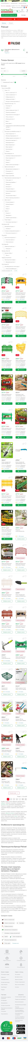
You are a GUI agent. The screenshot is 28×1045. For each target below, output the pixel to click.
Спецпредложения (5, 979)
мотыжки (3, 804)
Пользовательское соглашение (18, 1014)
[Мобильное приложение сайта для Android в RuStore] (20, 1032)
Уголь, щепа (7, 943)
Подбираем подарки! (6, 19)
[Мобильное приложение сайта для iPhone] (20, 1029)
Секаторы (21, 923)
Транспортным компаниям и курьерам (6, 1008)
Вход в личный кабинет (19, 984)
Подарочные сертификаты (20, 999)
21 (25, 799)
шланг (15, 816)
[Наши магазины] (7, 958)
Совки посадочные (17, 936)
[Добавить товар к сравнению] (9, 274)
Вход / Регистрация (18, 7)
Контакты (17, 987)
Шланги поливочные (9, 923)
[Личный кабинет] (21, 964)
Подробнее (7, 52)
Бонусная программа (19, 1001)
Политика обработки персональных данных (19, 1011)
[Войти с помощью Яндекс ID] (26, 7)
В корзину (7, 302)
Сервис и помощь (19, 972)
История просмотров (5, 982)
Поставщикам (4, 1000)
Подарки (3, 989)
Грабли (6, 936)
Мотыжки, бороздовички (10, 940)
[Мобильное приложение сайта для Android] (20, 1026)
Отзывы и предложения (20, 982)
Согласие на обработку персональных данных (19, 1017)
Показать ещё (13, 793)
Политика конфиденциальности (19, 1007)
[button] (9, 15)
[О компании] (7, 951)
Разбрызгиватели (9, 926)
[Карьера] (7, 964)
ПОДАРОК (6, 1033)
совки (7, 804)
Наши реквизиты (4, 1013)
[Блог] (21, 951)
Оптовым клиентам (22, 3)
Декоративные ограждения (11, 929)
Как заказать (17, 974)
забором (3, 803)
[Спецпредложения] (21, 958)
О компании (3, 1011)
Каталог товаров (5, 972)
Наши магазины (4, 984)
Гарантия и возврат (19, 979)
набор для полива (9, 813)
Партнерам (3, 994)
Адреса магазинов (4, 3)
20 (23, 799)
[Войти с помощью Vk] (24, 7)
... (19, 799)
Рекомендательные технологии (19, 1021)
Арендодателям (4, 1003)
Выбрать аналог (21, 539)
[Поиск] (17, 11)
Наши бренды (4, 987)
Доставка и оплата (18, 977)
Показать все (15, 943)
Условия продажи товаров (20, 996)
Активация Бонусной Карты (20, 1004)
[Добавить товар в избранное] (11, 274)
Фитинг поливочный (9, 919)
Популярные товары (5, 974)
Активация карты (14, 3)
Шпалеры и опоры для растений (12, 933)
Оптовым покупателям (5, 1005)
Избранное (3, 977)
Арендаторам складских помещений (6, 998)
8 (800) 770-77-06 (16, 5)
